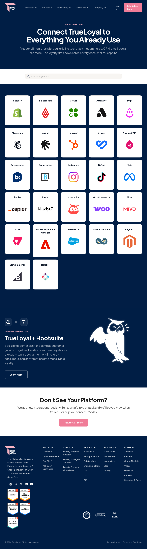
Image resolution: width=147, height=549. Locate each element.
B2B (85, 480)
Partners (128, 456)
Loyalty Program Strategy (71, 453)
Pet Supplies (90, 461)
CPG (86, 470)
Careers (128, 475)
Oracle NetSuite (131, 461)
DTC (86, 475)
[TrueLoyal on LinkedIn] (26, 484)
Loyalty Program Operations (71, 468)
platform (48, 447)
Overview (47, 451)
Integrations (109, 461)
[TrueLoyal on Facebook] (11, 484)
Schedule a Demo (132, 7)
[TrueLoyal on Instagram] (16, 484)
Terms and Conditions (132, 542)
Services (68, 447)
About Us (128, 451)
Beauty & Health (91, 456)
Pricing (107, 470)
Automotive (89, 451)
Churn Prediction (51, 456)
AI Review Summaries (48, 467)
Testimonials (110, 456)
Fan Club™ (48, 461)
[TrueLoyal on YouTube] (31, 484)
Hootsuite (128, 470)
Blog (106, 466)
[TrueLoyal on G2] (12, 495)
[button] (32, 7)
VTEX (127, 466)
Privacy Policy (113, 542)
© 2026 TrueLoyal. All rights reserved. (22, 542)
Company (129, 447)
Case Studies (110, 451)
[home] (12, 7)
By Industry (90, 447)
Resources (110, 447)
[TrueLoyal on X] (17, 241)
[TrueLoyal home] (14, 450)
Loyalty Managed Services (71, 461)
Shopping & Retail (92, 466)
